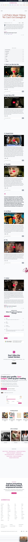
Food (15, 508)
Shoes (22, 515)
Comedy (7, 307)
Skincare (2, 517)
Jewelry (22, 511)
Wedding (22, 518)
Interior (15, 511)
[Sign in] (27, 3)
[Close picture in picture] (20, 537)
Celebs (22, 505)
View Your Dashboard (12, 388)
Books (15, 505)
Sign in (15, 390)
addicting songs (18, 452)
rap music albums (9, 456)
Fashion (2, 508)
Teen (1, 518)
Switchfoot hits (11, 202)
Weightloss (2, 520)
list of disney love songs (19, 454)
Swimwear (22, 517)
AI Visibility (11, 524)
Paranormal (22, 514)
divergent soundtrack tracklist (14, 457)
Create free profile (4, 388)
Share (22, 22)
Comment (6, 338)
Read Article (7, 442)
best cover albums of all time (9, 454)
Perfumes (9, 515)
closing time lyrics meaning (21, 451)
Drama (9, 307)
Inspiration (9, 511)
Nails (15, 514)
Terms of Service (3, 527)
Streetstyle (16, 517)
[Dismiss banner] (23, 340)
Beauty (2, 505)
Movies (2, 514)
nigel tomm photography (17, 456)
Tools (8, 520)
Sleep (8, 517)
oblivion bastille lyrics (12, 451)
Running (16, 515)
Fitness (8, 508)
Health (1, 511)
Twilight (16, 518)
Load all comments (6, 316)
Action (5, 307)
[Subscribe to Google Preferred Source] (8, 341)
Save (19, 22)
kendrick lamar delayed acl (11, 452)
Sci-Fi (11, 307)
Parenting (2, 515)
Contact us (2, 524)
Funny (22, 508)
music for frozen (5, 451)
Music (8, 514)
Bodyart (9, 505)
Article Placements (21, 524)
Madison (6, 22)
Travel (8, 518)
